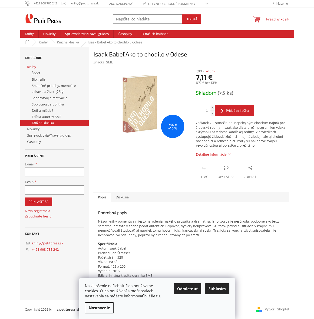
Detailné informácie (211, 154)
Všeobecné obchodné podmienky (169, 4)
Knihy (31, 67)
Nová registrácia (37, 211)
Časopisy (34, 141)
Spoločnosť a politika (48, 104)
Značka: (103, 62)
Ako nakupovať (121, 4)
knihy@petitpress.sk (47, 243)
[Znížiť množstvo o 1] (212, 113)
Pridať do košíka (237, 110)
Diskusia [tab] (122, 197)
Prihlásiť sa (39, 202)
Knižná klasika (43, 123)
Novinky (33, 129)
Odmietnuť (187, 288)
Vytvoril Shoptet (277, 309)
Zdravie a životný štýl (48, 91)
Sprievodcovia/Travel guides (49, 135)
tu (158, 296)
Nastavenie (99, 307)
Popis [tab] (102, 197)
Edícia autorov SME (47, 117)
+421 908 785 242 (45, 249)
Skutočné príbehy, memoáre (54, 85)
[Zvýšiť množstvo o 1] (212, 108)
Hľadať (191, 19)
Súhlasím (217, 288)
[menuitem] (29, 34)
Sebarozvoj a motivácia (49, 98)
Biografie (39, 79)
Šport (36, 73)
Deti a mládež (42, 110)
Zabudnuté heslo (38, 216)
